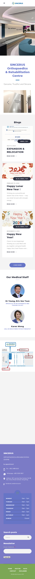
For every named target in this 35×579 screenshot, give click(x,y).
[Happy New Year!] (17, 218)
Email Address (9, 547)
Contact (13, 571)
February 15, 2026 (13, 183)
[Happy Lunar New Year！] (17, 170)
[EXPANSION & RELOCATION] (17, 133)
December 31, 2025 (13, 231)
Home (10, 568)
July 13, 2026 (11, 145)
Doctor (17, 568)
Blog (18, 178)
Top (26, 141)
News (22, 141)
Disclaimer (23, 571)
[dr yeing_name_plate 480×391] (18, 101)
